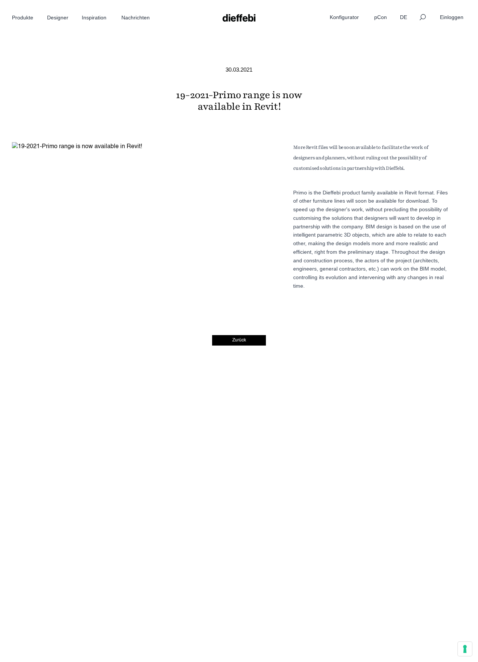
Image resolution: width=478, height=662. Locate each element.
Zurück (239, 340)
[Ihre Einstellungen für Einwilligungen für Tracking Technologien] (465, 649)
